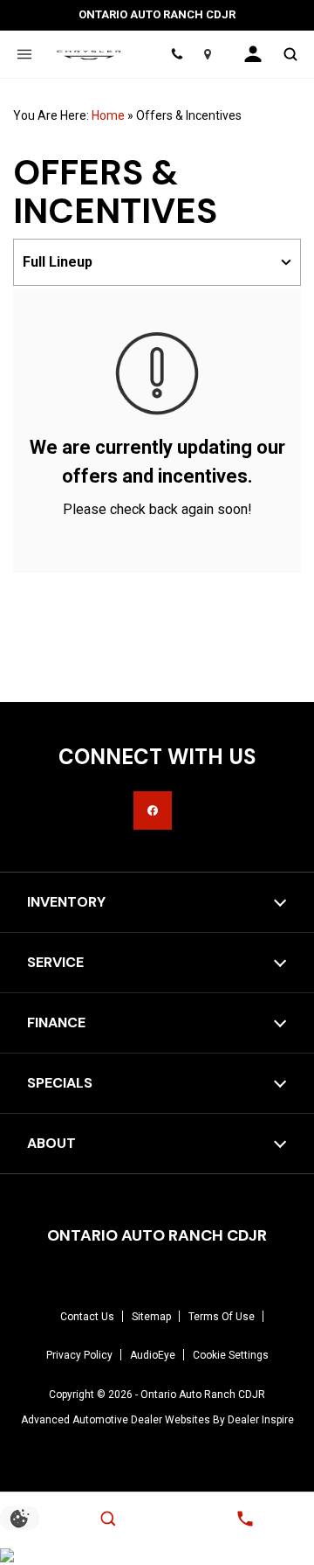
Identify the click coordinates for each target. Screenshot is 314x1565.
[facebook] (152, 810)
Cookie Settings (231, 1355)
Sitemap (151, 1317)
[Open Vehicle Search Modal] (290, 54)
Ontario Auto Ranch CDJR (202, 1394)
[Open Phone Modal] (176, 54)
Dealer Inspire (261, 1420)
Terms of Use (221, 1317)
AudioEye (152, 1355)
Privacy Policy (79, 1355)
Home (108, 115)
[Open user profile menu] (253, 54)
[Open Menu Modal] (24, 54)
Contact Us (87, 1317)
